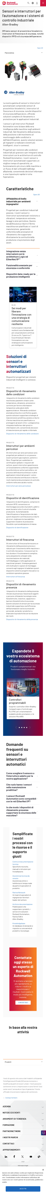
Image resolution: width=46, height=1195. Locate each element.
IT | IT (23, 1161)
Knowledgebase (19, 923)
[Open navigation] (43, 3)
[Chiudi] (43, 1169)
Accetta (23, 1189)
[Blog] (39, 1156)
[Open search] (28, 3)
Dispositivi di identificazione (17, 527)
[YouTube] (30, 1156)
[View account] (37, 3)
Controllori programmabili (17, 679)
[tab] (19, 727)
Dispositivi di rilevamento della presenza (22, 619)
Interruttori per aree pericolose (18, 486)
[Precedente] (16, 727)
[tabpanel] (23, 559)
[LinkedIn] (6, 1156)
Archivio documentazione (22, 904)
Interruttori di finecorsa (15, 577)
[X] (22, 1156)
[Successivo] (30, 727)
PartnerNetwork (19, 893)
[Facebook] (14, 1156)
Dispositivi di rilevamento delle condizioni (22, 434)
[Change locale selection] (33, 3)
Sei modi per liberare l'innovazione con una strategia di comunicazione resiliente (22, 290)
